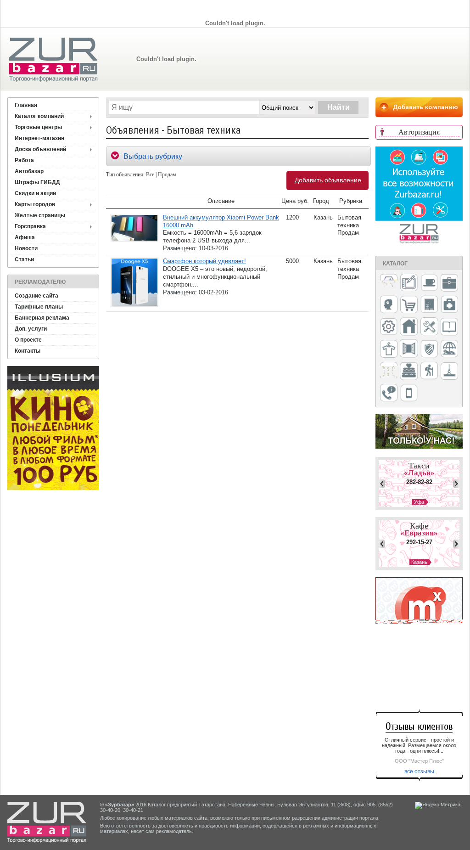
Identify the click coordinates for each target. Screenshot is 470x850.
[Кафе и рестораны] (429, 283)
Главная (26, 105)
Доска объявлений (40, 149)
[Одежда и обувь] (389, 349)
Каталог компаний (39, 116)
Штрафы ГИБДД (37, 182)
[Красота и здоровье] (389, 305)
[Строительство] (449, 372)
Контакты (27, 351)
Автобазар (29, 171)
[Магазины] (409, 305)
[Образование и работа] (449, 327)
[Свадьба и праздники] (409, 371)
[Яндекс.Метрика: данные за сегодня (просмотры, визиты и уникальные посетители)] (437, 805)
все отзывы (419, 771)
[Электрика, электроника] (409, 393)
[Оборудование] (429, 327)
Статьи (24, 259)
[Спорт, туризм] (429, 371)
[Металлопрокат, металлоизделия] (389, 327)
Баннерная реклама (42, 318)
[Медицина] (449, 305)
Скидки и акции (35, 193)
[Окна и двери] (409, 349)
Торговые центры (38, 127)
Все (150, 174)
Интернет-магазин (39, 138)
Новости (26, 248)
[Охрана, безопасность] (429, 349)
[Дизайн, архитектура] (409, 283)
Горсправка (30, 226)
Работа (24, 160)
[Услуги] (389, 393)
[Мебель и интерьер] (429, 305)
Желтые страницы (40, 215)
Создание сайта (36, 296)
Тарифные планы (39, 307)
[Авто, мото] (389, 283)
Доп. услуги (31, 329)
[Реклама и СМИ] (389, 371)
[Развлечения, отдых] (449, 349)
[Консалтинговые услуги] (449, 283)
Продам (167, 174)
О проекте (28, 340)
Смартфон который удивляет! (204, 261)
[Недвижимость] (409, 327)
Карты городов (35, 204)
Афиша (25, 237)
